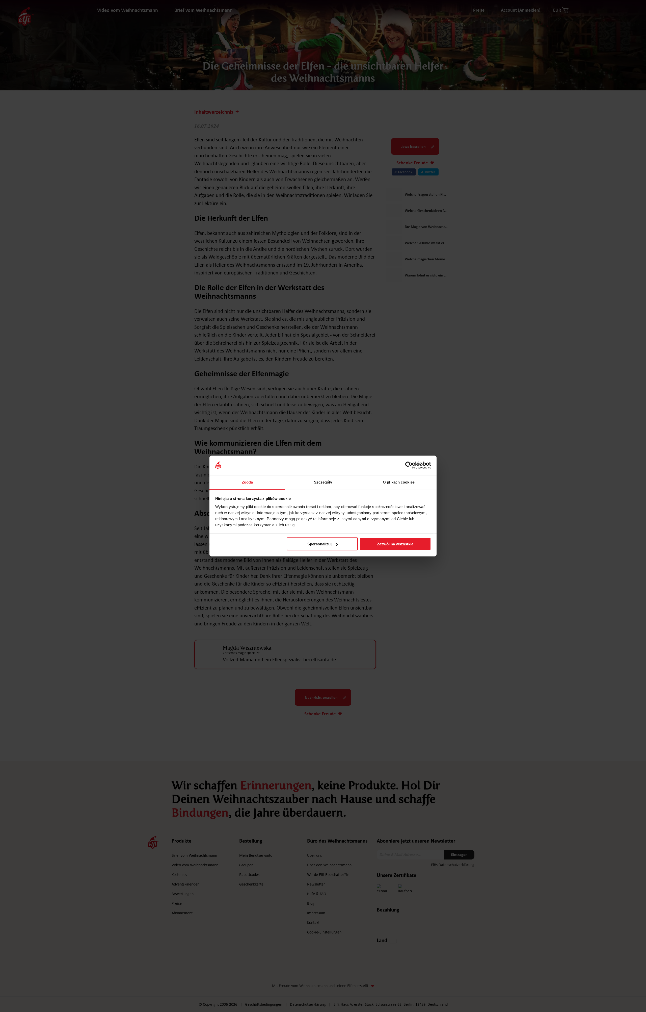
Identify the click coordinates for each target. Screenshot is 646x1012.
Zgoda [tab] (247, 482)
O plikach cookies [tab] (399, 482)
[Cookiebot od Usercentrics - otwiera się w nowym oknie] (409, 465)
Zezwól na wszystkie (395, 544)
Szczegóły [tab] (323, 482)
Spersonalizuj (319, 544)
